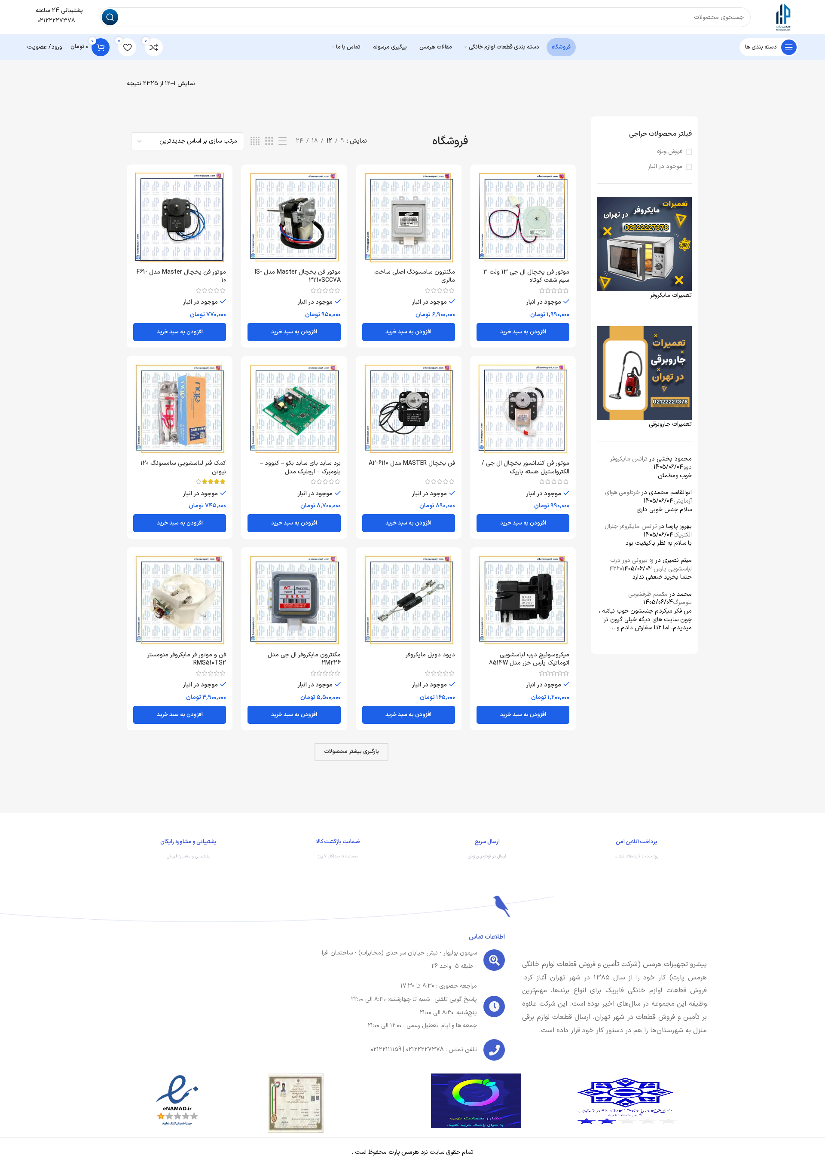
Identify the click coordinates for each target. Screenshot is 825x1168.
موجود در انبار (665, 166)
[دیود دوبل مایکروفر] (408, 600)
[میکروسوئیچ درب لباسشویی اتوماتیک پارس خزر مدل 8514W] (523, 600)
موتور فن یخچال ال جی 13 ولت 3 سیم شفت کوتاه (526, 276)
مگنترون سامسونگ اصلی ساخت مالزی (414, 276)
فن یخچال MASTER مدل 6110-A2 (412, 463)
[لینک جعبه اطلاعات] (636, 851)
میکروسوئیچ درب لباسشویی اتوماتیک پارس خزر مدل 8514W (529, 659)
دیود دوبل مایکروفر (430, 654)
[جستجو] (110, 17)
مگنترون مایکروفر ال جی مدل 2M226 (304, 659)
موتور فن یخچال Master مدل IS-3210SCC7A (298, 276)
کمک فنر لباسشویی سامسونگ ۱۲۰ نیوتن (183, 467)
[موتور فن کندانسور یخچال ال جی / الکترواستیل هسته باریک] (523, 409)
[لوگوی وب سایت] (783, 16)
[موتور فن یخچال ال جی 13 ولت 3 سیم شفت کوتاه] (523, 217)
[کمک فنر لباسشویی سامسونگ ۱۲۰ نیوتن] (179, 409)
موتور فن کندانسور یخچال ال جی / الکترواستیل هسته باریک (525, 467)
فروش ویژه (669, 151)
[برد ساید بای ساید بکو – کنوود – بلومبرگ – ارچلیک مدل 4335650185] (294, 409)
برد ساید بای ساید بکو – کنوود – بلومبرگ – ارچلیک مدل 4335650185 (300, 472)
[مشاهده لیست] (282, 141)
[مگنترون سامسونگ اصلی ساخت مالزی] (408, 217)
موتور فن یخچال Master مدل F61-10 (181, 276)
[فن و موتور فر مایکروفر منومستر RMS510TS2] (179, 600)
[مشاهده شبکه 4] (255, 141)
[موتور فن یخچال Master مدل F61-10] (179, 217)
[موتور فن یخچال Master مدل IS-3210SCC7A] (294, 217)
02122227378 (55, 20)
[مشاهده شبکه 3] (269, 141)
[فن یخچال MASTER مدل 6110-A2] (408, 409)
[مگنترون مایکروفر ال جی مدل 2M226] (294, 600)
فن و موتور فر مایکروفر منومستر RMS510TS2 (186, 659)
